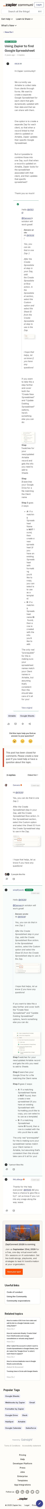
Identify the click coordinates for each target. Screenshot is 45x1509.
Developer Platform (22, 1463)
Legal (26, 1505)
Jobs (22, 1472)
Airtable (12, 716)
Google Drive (11, 1415)
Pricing (22, 1455)
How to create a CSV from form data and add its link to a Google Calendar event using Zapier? (21, 1323)
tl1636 (17, 64)
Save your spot (14, 1272)
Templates (22, 1480)
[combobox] (22, 11)
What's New (7, 25)
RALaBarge (18, 1179)
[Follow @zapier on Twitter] (32, 1492)
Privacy (35, 1505)
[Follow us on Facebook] (17, 1492)
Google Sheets (27, 716)
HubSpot (9, 1421)
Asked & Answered (15, 1367)
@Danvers (27, 218)
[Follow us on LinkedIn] (22, 1492)
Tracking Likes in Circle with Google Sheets (22, 1371)
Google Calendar (13, 1428)
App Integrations (22, 1484)
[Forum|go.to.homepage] (17, 5)
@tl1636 (30, 235)
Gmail (32, 1402)
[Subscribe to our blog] (27, 1492)
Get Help (5, 19)
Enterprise (22, 1476)
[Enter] (4, 11)
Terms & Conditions (12, 1446)
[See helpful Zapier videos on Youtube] (37, 1492)
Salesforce (31, 1428)
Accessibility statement (31, 1446)
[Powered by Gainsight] (22, 1440)
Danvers (16, 785)
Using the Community (17, 1296)
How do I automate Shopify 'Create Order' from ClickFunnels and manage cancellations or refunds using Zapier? (22, 1336)
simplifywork (18, 890)
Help (22, 1459)
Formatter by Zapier (14, 1409)
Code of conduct (14, 1292)
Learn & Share (23, 19)
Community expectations (18, 1301)
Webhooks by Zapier (15, 1402)
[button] (39, 4)
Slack (24, 1415)
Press (22, 1467)
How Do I (9, 32)
